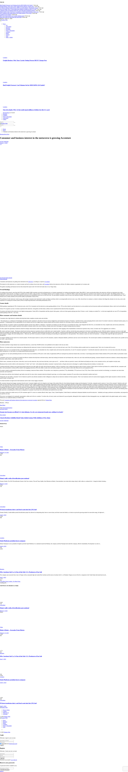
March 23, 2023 (3, 483)
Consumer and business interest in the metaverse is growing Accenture (20, 400)
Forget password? (13, 743)
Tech (7, 36)
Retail (7, 33)
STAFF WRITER (4, 141)
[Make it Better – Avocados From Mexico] (64, 436)
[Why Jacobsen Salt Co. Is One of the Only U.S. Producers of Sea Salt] (64, 559)
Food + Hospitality (10, 30)
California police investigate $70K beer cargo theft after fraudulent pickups (17, 10)
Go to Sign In (14, 760)
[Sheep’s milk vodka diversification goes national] (64, 465)
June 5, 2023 (3, 577)
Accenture (47, 281)
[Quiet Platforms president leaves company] (64, 527)
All (6, 25)
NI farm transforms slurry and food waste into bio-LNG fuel (18, 509)
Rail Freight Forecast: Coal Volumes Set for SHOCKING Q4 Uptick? (16, 5)
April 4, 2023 (3, 546)
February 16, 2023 (4, 452)
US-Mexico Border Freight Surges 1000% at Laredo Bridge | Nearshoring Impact (19, 7)
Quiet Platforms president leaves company (12, 541)
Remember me (5, 743)
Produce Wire (7, 716)
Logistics (8, 32)
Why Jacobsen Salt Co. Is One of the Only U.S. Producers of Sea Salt (21, 572)
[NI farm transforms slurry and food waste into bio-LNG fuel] (64, 496)
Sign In (1, 771)
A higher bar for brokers (5, 14)
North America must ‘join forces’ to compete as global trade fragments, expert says (19, 12)
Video (1, 446)
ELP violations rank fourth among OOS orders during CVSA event (15, 13)
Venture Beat (49, 400)
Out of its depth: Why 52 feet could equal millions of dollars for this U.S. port (18, 9)
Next (8, 112)
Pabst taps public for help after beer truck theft (10, 17)
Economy (8, 29)
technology (9, 407)
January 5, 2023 (3, 143)
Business (8, 28)
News (5, 134)
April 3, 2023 (3, 515)
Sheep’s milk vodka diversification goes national (14, 478)
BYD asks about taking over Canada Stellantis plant (12, 16)
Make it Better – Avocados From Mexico (12, 449)
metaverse (30, 281)
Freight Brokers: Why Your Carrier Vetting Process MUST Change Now (17, 6)
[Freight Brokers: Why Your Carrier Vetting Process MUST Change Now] (65, 47)
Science (8, 34)
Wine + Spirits (9, 37)
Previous (5, 112)
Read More (2, 405)
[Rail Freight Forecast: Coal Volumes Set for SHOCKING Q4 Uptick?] (65, 72)
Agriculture (8, 26)
